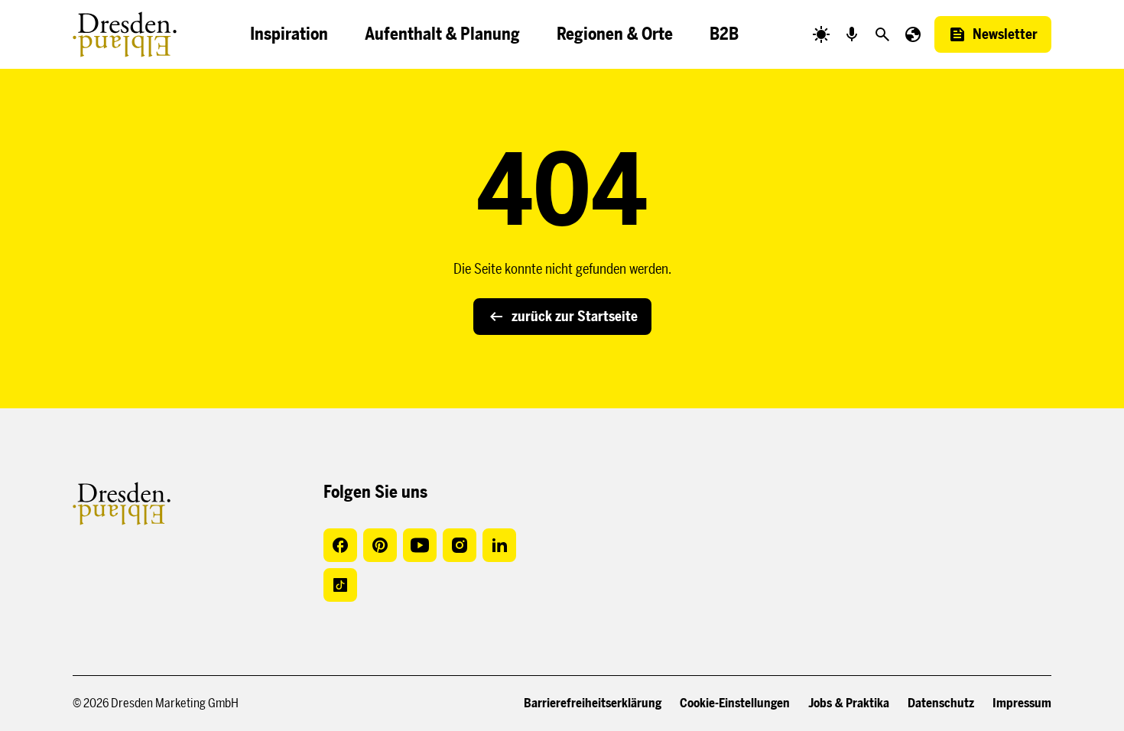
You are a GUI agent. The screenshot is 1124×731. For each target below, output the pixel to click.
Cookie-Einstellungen (735, 703)
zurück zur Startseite (575, 316)
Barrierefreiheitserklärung (592, 703)
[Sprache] (913, 34)
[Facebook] (340, 545)
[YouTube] (420, 545)
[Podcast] (852, 34)
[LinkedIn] (499, 545)
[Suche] (882, 34)
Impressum (1021, 703)
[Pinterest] (380, 545)
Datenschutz (941, 703)
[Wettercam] (821, 34)
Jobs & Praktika (848, 703)
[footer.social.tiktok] (340, 585)
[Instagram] (459, 545)
